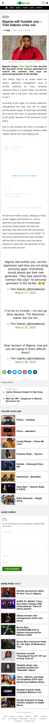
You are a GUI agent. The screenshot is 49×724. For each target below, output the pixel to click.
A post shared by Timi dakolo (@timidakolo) (24, 208)
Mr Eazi (43, 716)
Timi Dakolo (26, 66)
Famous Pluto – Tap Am (29, 454)
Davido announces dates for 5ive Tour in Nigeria (30, 592)
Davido (12, 716)
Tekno (36, 716)
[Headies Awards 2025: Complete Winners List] (8, 691)
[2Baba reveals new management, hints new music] (8, 618)
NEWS (12, 8)
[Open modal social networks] (35, 372)
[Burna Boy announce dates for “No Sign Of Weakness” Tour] (8, 644)
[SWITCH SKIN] (47, 3)
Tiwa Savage (12, 719)
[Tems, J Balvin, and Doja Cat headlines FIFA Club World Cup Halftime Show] (8, 679)
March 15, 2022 (25, 327)
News (18, 584)
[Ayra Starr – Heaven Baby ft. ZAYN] (8, 488)
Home (5, 716)
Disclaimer (18, 721)
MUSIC (18, 8)
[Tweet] (20, 372)
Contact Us (43, 719)
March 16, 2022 (25, 362)
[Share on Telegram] (30, 372)
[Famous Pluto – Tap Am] (8, 454)
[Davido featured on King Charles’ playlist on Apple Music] (8, 703)
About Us (33, 719)
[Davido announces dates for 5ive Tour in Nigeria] (8, 592)
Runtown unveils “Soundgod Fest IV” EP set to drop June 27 (31, 656)
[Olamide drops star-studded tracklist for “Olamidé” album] (8, 668)
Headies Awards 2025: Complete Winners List (29, 691)
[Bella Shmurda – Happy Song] (8, 500)
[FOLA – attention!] (8, 431)
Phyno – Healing (25, 420)
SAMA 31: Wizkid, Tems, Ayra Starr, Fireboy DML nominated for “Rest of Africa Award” (30, 605)
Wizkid (20, 716)
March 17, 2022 (25, 292)
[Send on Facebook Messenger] (14, 372)
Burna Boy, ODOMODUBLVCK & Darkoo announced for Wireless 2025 (29, 631)
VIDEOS (25, 8)
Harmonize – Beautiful (29, 477)
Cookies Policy (29, 721)
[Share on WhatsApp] (4, 372)
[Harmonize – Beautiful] (8, 477)
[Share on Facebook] (9, 372)
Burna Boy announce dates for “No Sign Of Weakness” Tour (32, 644)
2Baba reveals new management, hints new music (30, 618)
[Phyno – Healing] (8, 420)
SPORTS (39, 8)
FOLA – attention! (26, 431)
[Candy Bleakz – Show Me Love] (8, 443)
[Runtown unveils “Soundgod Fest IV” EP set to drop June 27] (8, 656)
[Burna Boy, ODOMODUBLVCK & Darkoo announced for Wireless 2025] (8, 630)
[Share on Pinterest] (25, 372)
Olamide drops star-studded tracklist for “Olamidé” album (27, 668)
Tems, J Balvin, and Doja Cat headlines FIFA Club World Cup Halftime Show (30, 679)
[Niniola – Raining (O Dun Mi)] (8, 466)
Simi (3, 719)
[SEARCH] (43, 3)
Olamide (28, 716)
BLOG (32, 8)
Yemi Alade (23, 719)
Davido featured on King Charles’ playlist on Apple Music (30, 702)
